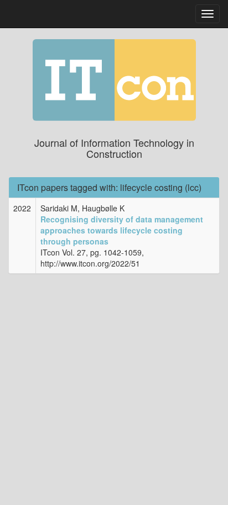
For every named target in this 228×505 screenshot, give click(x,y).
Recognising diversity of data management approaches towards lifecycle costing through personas (121, 230)
